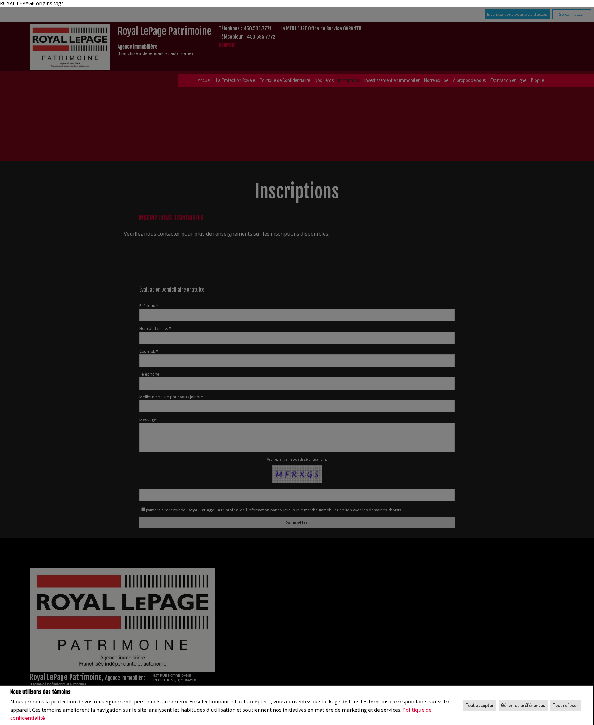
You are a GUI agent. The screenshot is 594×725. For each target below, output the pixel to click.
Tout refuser (565, 705)
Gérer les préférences (523, 705)
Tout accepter (479, 705)
